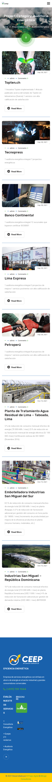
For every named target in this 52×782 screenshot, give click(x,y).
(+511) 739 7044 (15, 689)
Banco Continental (19, 215)
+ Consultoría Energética (8, 724)
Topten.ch (12, 82)
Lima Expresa (15, 278)
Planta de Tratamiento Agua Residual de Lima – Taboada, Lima (27, 415)
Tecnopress (14, 152)
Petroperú (13, 345)
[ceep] (5, 3)
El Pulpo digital (33, 776)
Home (5, 27)
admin (12, 78)
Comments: (23, 78)
